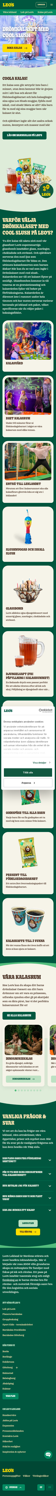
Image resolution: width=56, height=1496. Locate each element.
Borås (5, 1351)
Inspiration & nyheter (14, 1452)
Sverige (13, 1487)
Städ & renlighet (11, 1447)
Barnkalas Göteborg (13, 1335)
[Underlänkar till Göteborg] (17, 1368)
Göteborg (7, 1368)
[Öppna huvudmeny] (51, 4)
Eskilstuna (8, 1362)
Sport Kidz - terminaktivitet (17, 1325)
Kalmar (6, 1389)
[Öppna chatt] (48, 1454)
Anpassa (26, 782)
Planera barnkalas (12, 1314)
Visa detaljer (39, 762)
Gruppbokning (10, 1319)
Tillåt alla (28, 772)
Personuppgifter (11, 1476)
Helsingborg (8, 1378)
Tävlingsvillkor (41, 1476)
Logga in (41, 4)
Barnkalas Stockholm (14, 1330)
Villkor (26, 1476)
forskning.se (10, 1280)
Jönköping (8, 1384)
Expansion (8, 1426)
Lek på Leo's (8, 1309)
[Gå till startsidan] (8, 4)
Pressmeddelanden (13, 1431)
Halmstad (7, 1373)
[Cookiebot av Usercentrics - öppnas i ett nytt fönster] (39, 711)
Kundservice (9, 1415)
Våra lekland (9, 12)
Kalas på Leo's (45, 12)
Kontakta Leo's (10, 1436)
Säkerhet (7, 1441)
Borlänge (7, 1357)
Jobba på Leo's (10, 1421)
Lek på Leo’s (27, 12)
